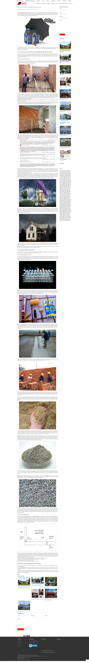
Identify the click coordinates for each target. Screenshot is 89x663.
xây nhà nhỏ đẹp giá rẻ (66, 220)
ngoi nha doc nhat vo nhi (65, 193)
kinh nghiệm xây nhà (67, 186)
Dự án (57, 3)
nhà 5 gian (63, 194)
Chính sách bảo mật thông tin (33, 642)
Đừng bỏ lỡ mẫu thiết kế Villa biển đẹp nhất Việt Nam (65, 111)
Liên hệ (19, 645)
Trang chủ (38, 0)
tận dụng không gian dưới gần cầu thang (65, 205)
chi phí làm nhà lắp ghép (63, 176)
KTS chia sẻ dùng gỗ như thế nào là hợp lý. (65, 86)
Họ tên (18, 615)
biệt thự (62, 171)
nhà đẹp (64, 198)
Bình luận (18, 618)
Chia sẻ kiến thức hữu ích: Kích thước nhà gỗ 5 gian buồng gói (64, 98)
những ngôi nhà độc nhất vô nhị (65, 200)
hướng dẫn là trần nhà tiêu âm (66, 182)
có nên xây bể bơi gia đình (65, 179)
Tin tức (43, 0)
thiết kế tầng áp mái (65, 210)
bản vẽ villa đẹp (62, 170)
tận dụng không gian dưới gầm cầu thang (65, 204)
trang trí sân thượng (68, 216)
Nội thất (52, 3)
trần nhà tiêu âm (67, 214)
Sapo (31, 659)
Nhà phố (48, 3)
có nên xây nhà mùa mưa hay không (65, 180)
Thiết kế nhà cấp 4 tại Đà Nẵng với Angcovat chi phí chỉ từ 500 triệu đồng (65, 62)
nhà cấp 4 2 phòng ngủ (63, 197)
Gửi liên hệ (62, 34)
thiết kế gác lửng (64, 209)
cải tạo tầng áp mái (68, 175)
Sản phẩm (19, 642)
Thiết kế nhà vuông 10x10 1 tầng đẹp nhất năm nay (65, 74)
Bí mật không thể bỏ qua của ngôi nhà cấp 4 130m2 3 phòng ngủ (65, 147)
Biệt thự (43, 3)
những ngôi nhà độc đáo (63, 199)
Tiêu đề (61, 20)
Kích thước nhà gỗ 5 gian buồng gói (65, 185)
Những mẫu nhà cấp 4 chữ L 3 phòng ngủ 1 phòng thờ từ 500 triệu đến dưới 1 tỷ (24, 588)
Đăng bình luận (20, 629)
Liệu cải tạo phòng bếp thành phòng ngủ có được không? (65, 159)
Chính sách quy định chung (33, 640)
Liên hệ (48, 0)
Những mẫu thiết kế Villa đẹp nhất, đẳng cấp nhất (65, 123)
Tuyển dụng (53, 0)
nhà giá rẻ (67, 198)
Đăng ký (70, 0)
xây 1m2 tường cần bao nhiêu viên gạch (65, 218)
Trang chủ (19, 640)
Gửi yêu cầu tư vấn (63, 3)
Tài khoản (58, 0)
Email (46, 615)
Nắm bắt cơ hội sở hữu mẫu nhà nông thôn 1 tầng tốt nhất (64, 135)
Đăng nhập (64, 0)
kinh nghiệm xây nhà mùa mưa (64, 187)
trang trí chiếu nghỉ (62, 215)
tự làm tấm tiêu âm (62, 217)
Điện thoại (32, 615)
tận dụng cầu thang (64, 203)
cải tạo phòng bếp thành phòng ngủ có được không (65, 174)
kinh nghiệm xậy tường (65, 188)
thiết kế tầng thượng (66, 211)
